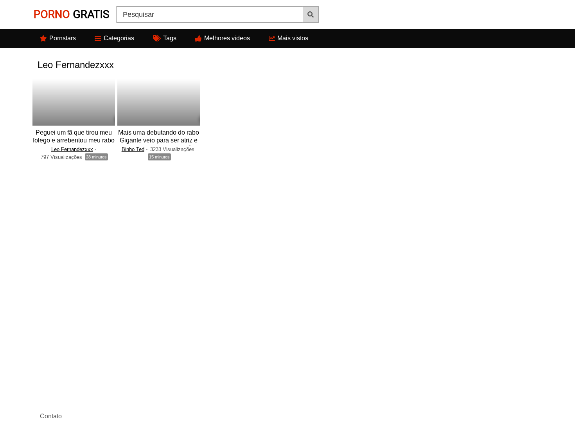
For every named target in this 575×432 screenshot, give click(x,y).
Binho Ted (133, 149)
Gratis (72, 14)
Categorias (119, 38)
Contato (51, 416)
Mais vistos (292, 38)
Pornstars (62, 38)
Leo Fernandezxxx (72, 149)
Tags (169, 38)
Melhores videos (227, 38)
